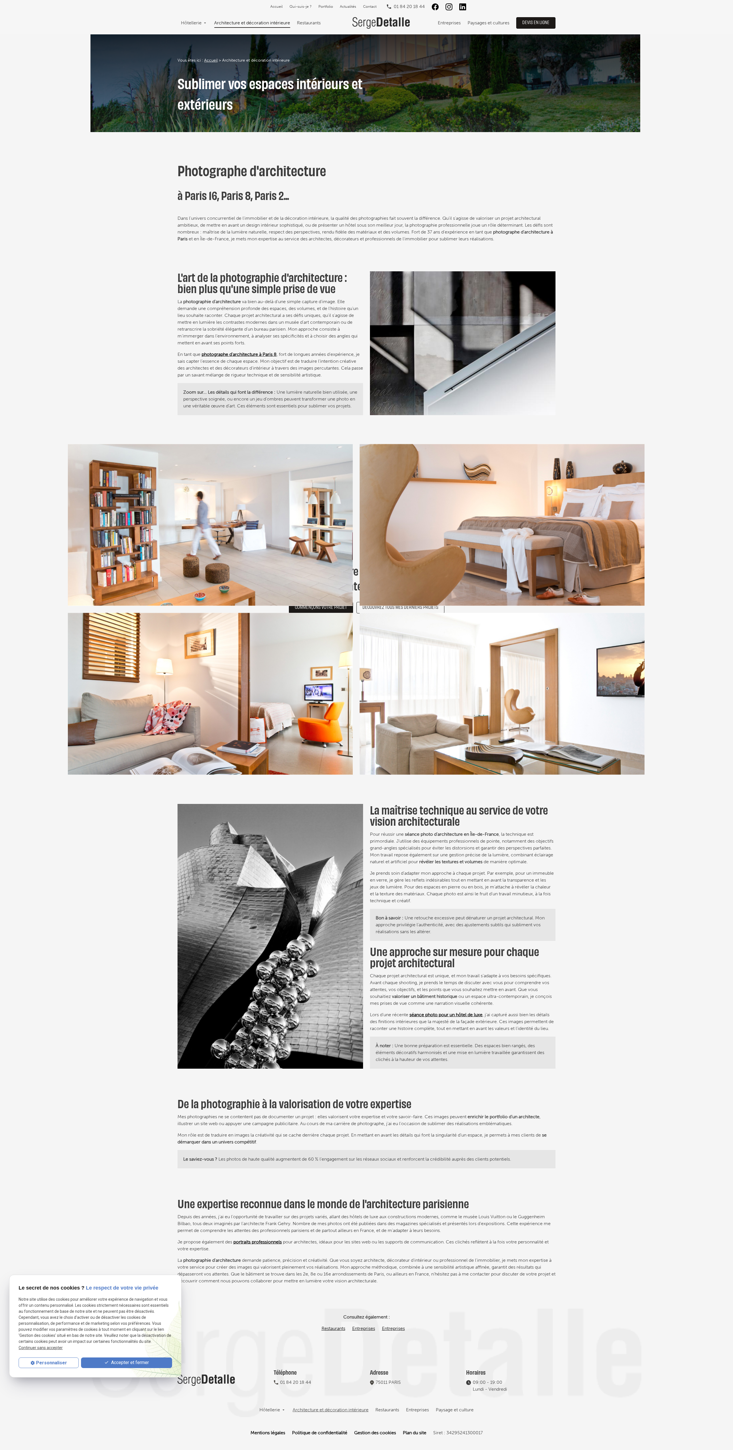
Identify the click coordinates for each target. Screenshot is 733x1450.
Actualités (348, 6)
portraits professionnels (257, 1242)
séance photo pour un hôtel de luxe (445, 1014)
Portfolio (325, 6)
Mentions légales (268, 1432)
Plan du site (414, 1432)
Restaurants (309, 22)
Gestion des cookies (375, 1432)
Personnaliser (51, 1362)
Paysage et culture (455, 1409)
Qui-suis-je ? (300, 6)
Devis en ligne (535, 22)
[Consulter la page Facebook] (435, 6)
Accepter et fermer (129, 1362)
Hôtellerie (191, 22)
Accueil (276, 6)
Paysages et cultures (488, 22)
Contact (370, 6)
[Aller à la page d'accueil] (381, 22)
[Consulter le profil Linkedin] (462, 6)
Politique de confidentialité (319, 1432)
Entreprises (449, 22)
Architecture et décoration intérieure (252, 22)
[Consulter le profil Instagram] (449, 6)
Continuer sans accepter (41, 1347)
